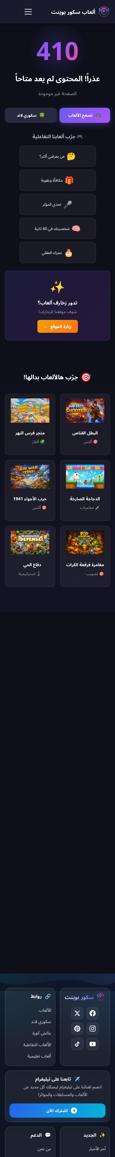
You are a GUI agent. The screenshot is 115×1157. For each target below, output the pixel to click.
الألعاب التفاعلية (37, 1044)
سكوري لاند (41, 1021)
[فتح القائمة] (28, 11)
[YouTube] (92, 1044)
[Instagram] (92, 1028)
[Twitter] (77, 1013)
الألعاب (45, 1010)
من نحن (44, 1148)
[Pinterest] (77, 1028)
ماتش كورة (42, 1033)
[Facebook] (92, 1013)
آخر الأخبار (97, 1148)
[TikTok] (77, 1044)
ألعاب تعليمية (39, 1056)
